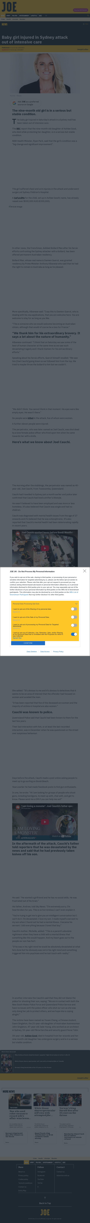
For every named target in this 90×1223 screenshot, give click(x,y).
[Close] (85, 571)
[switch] (74, 609)
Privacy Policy (58, 651)
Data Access (45, 651)
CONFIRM (28, 643)
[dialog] (45, 611)
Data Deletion (32, 651)
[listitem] (45, 604)
